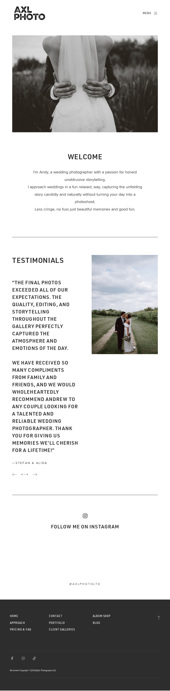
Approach (17, 623)
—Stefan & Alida (29, 463)
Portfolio (57, 623)
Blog (96, 623)
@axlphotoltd (84, 584)
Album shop (101, 616)
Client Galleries (62, 629)
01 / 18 (24, 474)
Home (14, 616)
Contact (55, 616)
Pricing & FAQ (20, 629)
